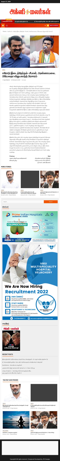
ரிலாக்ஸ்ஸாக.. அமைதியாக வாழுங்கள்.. (12, 365)
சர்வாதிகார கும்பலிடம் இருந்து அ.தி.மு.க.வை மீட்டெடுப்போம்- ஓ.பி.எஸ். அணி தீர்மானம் (42, 159)
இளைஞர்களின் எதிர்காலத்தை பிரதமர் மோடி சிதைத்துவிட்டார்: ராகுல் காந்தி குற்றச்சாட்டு (9, 192)
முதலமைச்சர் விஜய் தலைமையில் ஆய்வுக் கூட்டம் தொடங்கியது (18, 368)
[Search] (45, 25)
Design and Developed (34, 459)
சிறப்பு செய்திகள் (5, 430)
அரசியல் (3, 69)
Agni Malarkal (7, 80)
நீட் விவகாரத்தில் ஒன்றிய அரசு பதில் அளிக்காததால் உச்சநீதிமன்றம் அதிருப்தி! (28, 192)
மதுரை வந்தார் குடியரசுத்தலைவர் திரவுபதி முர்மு (18, 158)
